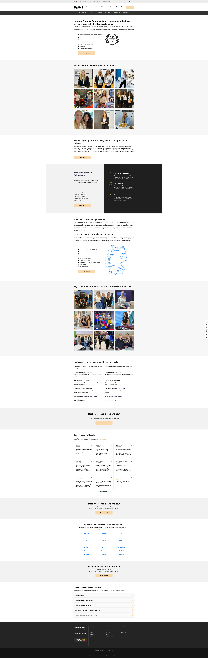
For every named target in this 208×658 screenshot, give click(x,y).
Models (91, 12)
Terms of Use (123, 632)
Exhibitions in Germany (110, 636)
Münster (121, 540)
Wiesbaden (121, 554)
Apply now (123, 629)
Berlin (86, 537)
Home (78, 12)
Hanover (104, 547)
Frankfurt (104, 540)
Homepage (75, 16)
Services (84, 12)
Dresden (86, 554)
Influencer (92, 634)
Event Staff (117, 12)
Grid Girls (92, 636)
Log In (122, 630)
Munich (121, 537)
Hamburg (104, 543)
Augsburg (86, 533)
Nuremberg (121, 543)
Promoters (108, 12)
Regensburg (121, 547)
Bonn (86, 540)
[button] (80, 640)
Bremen (86, 543)
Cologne (86, 547)
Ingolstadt (104, 550)
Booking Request (130, 7)
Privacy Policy (108, 632)
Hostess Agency (80, 16)
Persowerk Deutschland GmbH (113, 655)
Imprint (107, 634)
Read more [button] (118, 456)
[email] (129, 1)
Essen (104, 537)
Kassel (104, 554)
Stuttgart (121, 550)
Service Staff (126, 12)
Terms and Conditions (109, 630)
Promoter (91, 632)
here (105, 439)
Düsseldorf (104, 533)
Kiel (122, 533)
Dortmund (86, 550)
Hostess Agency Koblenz (87, 16)
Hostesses (99, 12)
